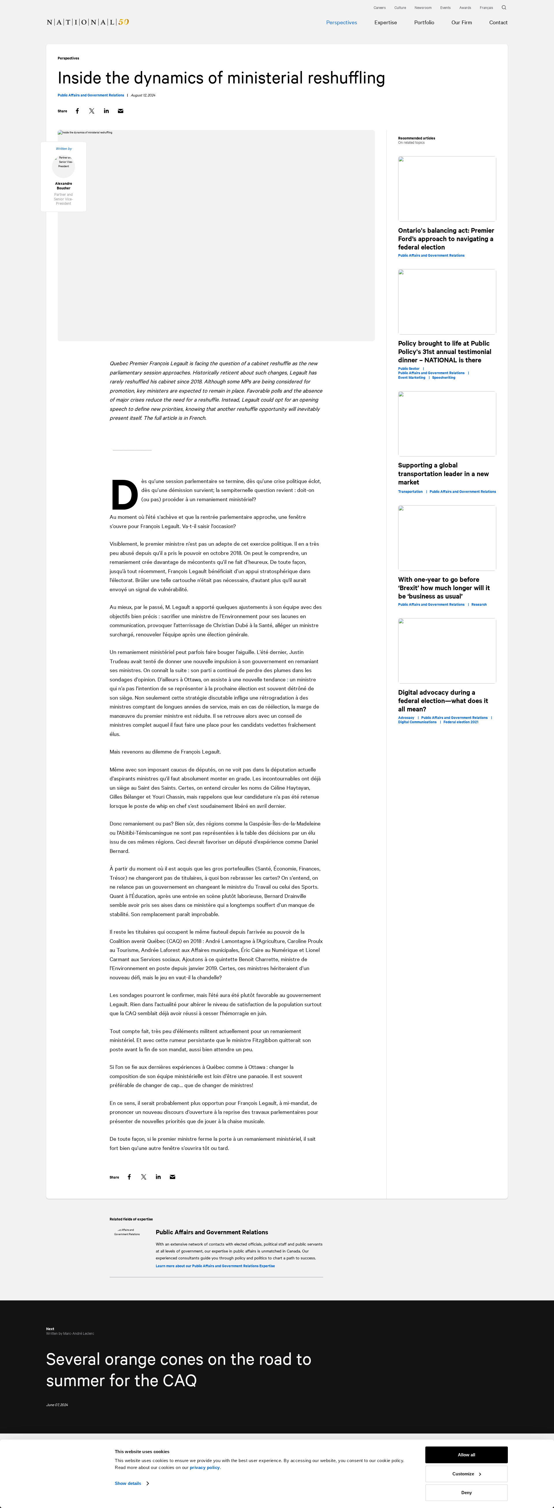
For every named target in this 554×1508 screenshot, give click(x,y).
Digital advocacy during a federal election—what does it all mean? (443, 700)
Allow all (466, 1454)
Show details (128, 1483)
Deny (466, 1492)
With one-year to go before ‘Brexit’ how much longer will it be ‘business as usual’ (444, 588)
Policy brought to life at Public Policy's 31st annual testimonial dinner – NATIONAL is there (444, 351)
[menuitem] (82, 16)
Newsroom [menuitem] (423, 7)
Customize (463, 1473)
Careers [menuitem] (380, 7)
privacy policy (205, 1467)
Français (486, 7)
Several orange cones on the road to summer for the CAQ (179, 1368)
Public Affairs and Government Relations (212, 1232)
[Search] (504, 7)
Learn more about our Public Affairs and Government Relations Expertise (215, 1265)
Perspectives (68, 58)
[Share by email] (120, 111)
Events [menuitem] (445, 7)
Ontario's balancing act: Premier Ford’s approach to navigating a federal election (446, 238)
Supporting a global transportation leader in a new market (443, 473)
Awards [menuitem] (465, 7)
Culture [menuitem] (400, 7)
